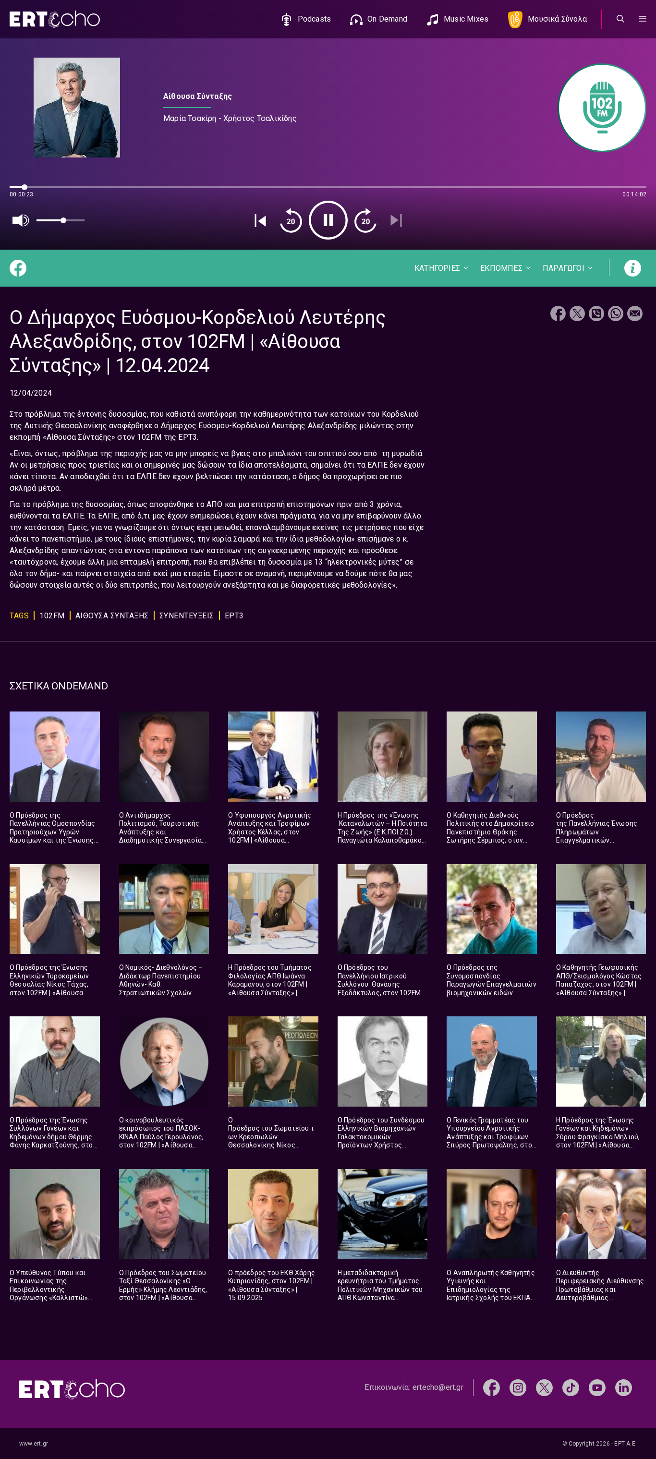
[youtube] (597, 1386)
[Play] (328, 220)
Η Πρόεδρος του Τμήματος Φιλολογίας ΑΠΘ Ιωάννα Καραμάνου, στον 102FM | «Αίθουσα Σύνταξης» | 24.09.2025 (270, 984)
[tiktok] (570, 1386)
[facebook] (491, 1386)
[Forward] (365, 220)
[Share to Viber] (596, 315)
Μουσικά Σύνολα (557, 19)
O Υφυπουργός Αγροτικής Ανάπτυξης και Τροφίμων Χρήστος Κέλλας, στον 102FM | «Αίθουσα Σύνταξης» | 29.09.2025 (269, 832)
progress (25, 191)
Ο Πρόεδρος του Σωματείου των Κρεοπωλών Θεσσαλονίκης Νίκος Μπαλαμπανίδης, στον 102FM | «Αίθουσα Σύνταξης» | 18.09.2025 (271, 1145)
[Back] (260, 220)
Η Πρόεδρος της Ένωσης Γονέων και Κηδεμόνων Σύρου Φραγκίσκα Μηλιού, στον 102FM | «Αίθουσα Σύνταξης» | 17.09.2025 (598, 1137)
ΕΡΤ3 (234, 615)
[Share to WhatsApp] (615, 315)
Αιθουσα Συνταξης (112, 615)
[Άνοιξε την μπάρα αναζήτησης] (620, 19)
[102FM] (597, 107)
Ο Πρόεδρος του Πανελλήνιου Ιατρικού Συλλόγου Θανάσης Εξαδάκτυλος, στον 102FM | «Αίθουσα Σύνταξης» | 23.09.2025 (381, 988)
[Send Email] (635, 315)
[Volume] (21, 220)
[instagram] (518, 1386)
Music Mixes (466, 19)
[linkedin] (623, 1386)
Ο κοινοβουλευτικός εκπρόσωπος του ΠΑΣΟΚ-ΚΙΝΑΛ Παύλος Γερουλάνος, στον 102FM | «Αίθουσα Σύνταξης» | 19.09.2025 (161, 1137)
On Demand (387, 19)
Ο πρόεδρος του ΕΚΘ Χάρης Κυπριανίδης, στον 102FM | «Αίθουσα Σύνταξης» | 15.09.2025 (271, 1285)
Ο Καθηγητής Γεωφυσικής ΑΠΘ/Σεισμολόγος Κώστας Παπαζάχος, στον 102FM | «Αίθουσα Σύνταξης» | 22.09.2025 (599, 984)
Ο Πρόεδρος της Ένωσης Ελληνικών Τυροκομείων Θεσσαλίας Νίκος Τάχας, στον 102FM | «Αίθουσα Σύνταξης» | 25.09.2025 (49, 984)
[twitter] (544, 1386)
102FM (52, 615)
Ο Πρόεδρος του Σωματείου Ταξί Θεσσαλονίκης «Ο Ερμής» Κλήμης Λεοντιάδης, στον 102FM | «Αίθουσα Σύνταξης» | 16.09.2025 (163, 1289)
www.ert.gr (33, 1443)
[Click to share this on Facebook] (558, 315)
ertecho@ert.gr (438, 1387)
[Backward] (291, 220)
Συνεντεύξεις (186, 615)
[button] (642, 19)
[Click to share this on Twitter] (577, 315)
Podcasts (314, 19)
